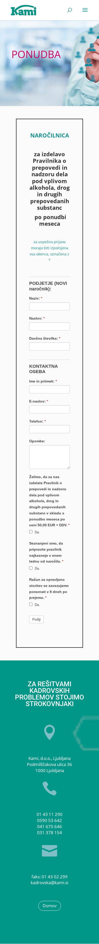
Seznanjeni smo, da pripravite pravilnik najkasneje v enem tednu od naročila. (46, 552)
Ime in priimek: (43, 381)
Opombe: (37, 441)
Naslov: (37, 318)
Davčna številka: (44, 338)
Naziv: (35, 298)
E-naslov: (38, 401)
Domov (50, 905)
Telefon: (37, 421)
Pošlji (36, 619)
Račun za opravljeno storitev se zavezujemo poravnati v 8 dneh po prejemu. (49, 589)
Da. (37, 532)
